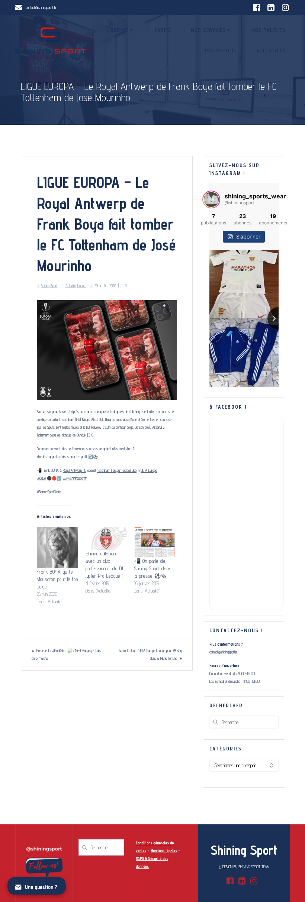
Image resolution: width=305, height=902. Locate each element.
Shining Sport (49, 285)
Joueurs (81, 285)
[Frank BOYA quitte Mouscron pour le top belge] (57, 547)
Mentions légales (164, 851)
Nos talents (268, 30)
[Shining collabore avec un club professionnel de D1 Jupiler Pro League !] (106, 538)
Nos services (208, 30)
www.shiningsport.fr (74, 478)
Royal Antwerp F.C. (74, 470)
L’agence (117, 30)
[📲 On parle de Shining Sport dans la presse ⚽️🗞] (154, 542)
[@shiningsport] (211, 199)
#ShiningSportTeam (49, 492)
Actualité (70, 285)
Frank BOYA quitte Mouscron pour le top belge (57, 579)
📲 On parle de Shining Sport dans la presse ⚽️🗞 (152, 568)
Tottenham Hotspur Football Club (117, 470)
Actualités (271, 50)
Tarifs (162, 30)
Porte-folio (221, 50)
